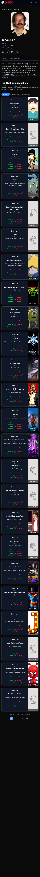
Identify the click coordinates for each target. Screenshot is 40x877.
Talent (11, 9)
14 (10, 676)
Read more (4, 77)
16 (10, 523)
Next (27, 718)
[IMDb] (12, 52)
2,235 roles (28, 86)
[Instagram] (3, 52)
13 (10, 574)
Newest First (15, 94)
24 (10, 320)
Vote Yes (10, 115)
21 (10, 242)
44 (10, 111)
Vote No (19, 115)
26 (10, 189)
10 (19, 396)
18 (10, 346)
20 (10, 295)
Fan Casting (5, 9)
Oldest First (25, 94)
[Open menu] (36, 2)
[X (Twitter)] (8, 52)
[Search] (31, 2)
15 (10, 549)
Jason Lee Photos (15, 58)
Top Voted (6, 94)
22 (10, 217)
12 (10, 701)
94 (22, 718)
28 (10, 162)
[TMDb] (17, 52)
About (4, 58)
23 (10, 269)
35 (10, 136)
